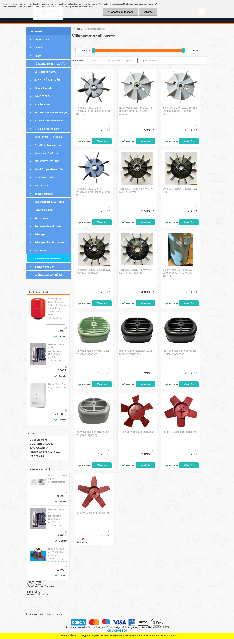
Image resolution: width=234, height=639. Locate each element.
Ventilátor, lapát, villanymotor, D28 (180, 190)
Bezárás (148, 12)
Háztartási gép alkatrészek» (49, 201)
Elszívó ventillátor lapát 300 (180, 431)
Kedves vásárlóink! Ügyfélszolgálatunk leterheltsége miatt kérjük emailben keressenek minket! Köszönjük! (119, 635)
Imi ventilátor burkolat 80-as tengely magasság (179, 352)
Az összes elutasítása (120, 12)
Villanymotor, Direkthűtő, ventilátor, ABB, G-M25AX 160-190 (178, 273)
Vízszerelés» (41, 185)
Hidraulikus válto (43, 88)
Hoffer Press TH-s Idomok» (49, 136)
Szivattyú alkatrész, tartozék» (50, 242)
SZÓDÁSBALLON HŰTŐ (48, 274)
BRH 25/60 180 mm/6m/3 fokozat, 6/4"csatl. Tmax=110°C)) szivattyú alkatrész (57, 555)
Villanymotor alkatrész (47, 258)
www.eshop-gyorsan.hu (51, 614)
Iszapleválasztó (42, 104)
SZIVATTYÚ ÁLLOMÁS (47, 80)
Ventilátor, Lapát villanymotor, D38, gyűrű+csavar (136, 271)
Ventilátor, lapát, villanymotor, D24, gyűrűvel (136, 190)
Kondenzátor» (42, 218)
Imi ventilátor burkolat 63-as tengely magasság (92, 352)
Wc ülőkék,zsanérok (45, 177)
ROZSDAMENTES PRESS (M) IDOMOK (51, 113)
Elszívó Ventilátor (44, 266)
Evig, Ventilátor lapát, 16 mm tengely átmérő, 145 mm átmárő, (136, 111)
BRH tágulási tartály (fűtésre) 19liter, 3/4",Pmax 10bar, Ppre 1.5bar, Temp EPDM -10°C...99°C (57, 308)
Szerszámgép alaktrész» (47, 226)
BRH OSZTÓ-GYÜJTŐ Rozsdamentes (46, 162)
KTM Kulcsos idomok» (47, 128)
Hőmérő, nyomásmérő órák (49, 169)
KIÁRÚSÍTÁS (41, 39)
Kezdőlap (78, 29)
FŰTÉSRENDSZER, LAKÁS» (50, 63)
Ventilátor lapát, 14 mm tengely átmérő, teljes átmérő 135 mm (93, 111)
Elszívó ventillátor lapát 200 (137, 431)
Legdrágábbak (112, 60)
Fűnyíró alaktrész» (44, 210)
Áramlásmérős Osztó (46, 153)
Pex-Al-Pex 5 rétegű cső (47, 145)
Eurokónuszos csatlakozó (48, 120)
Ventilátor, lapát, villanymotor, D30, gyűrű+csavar (93, 271)
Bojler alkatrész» (43, 193)
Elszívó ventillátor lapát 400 (93, 512)
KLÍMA (38, 47)
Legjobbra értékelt (148, 60)
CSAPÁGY (40, 250)
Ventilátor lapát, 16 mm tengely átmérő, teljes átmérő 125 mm (93, 192)
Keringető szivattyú (45, 72)
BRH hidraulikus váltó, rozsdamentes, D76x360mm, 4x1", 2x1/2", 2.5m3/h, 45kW (56, 352)
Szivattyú (39, 234)
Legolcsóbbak (95, 60)
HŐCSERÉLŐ (42, 96)
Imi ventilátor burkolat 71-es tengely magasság (135, 352)
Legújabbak (130, 60)
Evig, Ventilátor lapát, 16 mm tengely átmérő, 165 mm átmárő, (180, 111)
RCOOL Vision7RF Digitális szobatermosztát (57, 478)
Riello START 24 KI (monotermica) (57, 386)
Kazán (37, 55)
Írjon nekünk (37, 455)
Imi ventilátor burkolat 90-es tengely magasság (92, 433)
